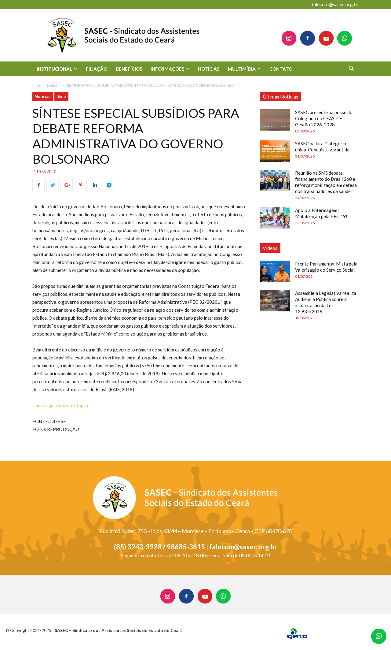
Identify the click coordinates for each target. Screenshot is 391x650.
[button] (351, 69)
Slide (61, 96)
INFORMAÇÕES (167, 69)
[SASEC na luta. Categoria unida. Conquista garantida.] (275, 151)
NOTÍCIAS (208, 69)
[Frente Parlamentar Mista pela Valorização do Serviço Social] (275, 271)
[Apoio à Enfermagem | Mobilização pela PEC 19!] (275, 217)
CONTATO (280, 69)
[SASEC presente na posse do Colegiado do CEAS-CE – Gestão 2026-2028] (275, 120)
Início (36, 85)
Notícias (53, 85)
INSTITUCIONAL (54, 69)
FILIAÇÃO (96, 69)
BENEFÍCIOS (129, 69)
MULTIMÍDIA (242, 69)
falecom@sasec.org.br (335, 4)
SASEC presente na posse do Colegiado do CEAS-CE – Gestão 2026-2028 (324, 118)
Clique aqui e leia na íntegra (60, 405)
